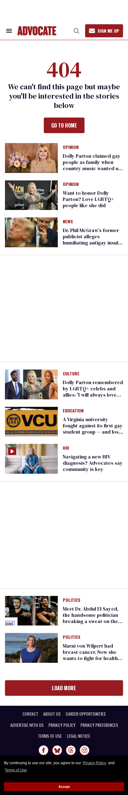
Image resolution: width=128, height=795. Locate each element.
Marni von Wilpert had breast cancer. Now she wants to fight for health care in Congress (90, 655)
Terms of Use (16, 770)
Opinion (71, 147)
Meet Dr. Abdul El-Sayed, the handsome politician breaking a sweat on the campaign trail (90, 618)
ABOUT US (52, 714)
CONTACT (30, 714)
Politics (71, 600)
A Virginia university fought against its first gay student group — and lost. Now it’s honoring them (93, 428)
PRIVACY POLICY (61, 725)
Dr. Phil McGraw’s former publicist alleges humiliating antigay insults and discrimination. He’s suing (92, 242)
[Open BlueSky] (57, 750)
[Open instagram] (84, 750)
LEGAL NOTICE (78, 736)
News (68, 222)
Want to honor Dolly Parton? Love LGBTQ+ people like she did (88, 199)
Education (73, 411)
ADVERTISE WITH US (26, 725)
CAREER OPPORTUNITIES (86, 714)
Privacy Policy (94, 763)
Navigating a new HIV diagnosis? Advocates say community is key (93, 462)
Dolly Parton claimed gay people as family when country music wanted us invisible (92, 165)
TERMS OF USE (50, 736)
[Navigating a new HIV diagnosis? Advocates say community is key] (31, 458)
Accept (64, 786)
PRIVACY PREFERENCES (99, 725)
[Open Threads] (71, 750)
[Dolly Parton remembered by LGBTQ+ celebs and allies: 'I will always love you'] (31, 384)
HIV (66, 448)
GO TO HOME (64, 125)
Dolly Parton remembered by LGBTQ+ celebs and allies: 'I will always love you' (93, 391)
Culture (71, 374)
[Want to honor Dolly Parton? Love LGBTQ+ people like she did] (31, 195)
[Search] (76, 31)
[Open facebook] (43, 750)
